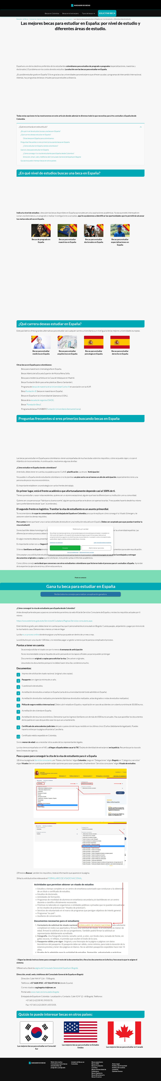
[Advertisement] (80, 47)
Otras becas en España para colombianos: (38, 138)
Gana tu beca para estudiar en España (35, 150)
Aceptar (65, 548)
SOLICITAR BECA (107, 13)
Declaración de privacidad (87, 552)
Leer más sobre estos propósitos (102, 542)
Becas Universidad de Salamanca (99, 1070)
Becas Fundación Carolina (97, 1066)
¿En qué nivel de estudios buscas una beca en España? (40, 131)
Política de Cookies (118, 1067)
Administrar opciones (96, 548)
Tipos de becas (87, 13)
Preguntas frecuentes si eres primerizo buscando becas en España (45, 142)
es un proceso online (30, 634)
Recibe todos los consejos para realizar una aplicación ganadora (80, 594)
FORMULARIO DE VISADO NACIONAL (65, 878)
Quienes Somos (117, 1071)
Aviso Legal (116, 1064)
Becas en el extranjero (70, 13)
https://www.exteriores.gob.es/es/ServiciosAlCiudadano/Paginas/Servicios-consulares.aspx (54, 621)
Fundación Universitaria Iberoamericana (63, 409)
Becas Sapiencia (97, 1073)
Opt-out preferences (72, 552)
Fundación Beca (33, 404)
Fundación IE (31, 391)
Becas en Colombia (52, 13)
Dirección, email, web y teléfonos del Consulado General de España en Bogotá (52, 157)
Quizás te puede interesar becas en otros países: (39, 161)
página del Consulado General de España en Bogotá (56, 968)
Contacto (115, 1069)
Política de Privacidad (119, 1066)
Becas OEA (95, 1064)
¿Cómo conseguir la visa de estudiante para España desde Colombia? (48, 153)
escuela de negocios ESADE (42, 400)
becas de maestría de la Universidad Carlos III (51, 386)
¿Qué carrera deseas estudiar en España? (36, 135)
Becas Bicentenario (98, 1075)
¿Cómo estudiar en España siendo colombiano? (40, 146)
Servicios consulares (43, 760)
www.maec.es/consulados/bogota (45, 992)
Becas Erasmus (97, 1077)
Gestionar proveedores (56, 542)
